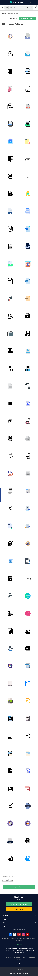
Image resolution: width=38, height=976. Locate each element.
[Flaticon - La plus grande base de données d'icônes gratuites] (16, 2)
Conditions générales (11, 948)
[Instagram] (23, 934)
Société (4, 926)
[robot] (27, 543)
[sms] (27, 176)
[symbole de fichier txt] (27, 316)
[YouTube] (27, 934)
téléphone (5, 880)
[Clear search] (27, 8)
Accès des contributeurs (19, 904)
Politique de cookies (10, 950)
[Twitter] (14, 934)
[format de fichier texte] (10, 333)
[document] (10, 36)
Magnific (12, 973)
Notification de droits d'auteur (25, 950)
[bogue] (27, 141)
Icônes (4, 13)
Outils (4, 919)
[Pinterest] (19, 934)
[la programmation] (10, 648)
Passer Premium (19, 909)
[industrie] (10, 298)
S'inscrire (19, 944)
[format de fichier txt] (10, 88)
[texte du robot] (10, 71)
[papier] (10, 106)
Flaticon (19, 973)
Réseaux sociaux (19, 930)
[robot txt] (10, 53)
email (11, 880)
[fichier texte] (10, 123)
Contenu (5, 915)
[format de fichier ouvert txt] (10, 158)
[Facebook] (10, 934)
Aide (3, 922)
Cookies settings (19, 952)
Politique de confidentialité (25, 948)
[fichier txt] (27, 36)
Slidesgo (25, 973)
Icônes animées (13, 13)
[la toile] (27, 193)
